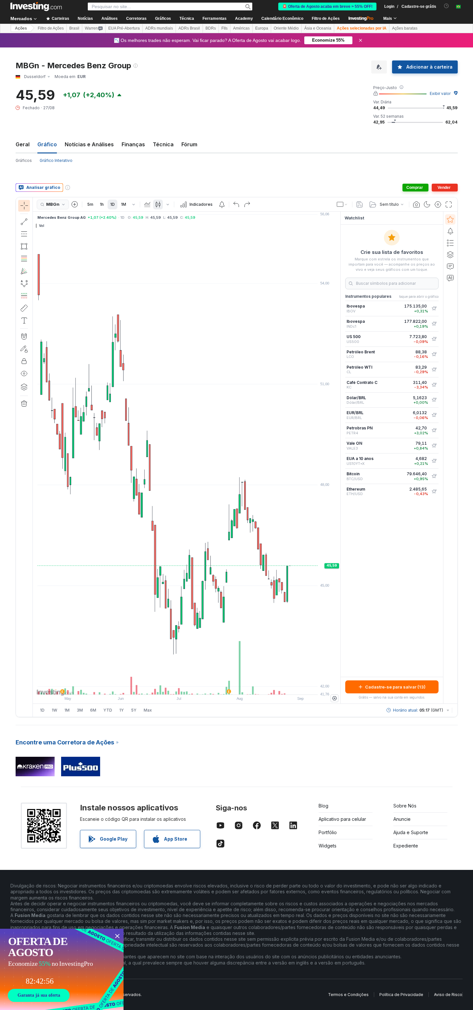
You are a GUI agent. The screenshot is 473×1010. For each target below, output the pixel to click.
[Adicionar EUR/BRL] (434, 415)
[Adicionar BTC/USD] (434, 476)
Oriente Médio (286, 28)
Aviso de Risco (448, 994)
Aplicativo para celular (342, 819)
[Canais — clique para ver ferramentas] (24, 234)
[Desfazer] (236, 204)
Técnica (163, 144)
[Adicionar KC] (434, 384)
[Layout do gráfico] (342, 204)
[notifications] (446, 6)
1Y (121, 710)
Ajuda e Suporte (410, 832)
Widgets (327, 845)
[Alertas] (450, 231)
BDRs (210, 28)
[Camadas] (24, 387)
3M (80, 710)
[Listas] (450, 243)
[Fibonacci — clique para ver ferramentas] (24, 259)
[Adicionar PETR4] (434, 430)
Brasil (74, 28)
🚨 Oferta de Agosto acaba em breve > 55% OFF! (327, 6)
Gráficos (24, 160)
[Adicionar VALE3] (434, 445)
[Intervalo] (134, 204)
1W (54, 710)
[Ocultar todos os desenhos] (24, 373)
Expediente (405, 845)
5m (90, 204)
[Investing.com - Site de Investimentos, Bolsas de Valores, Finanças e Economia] (36, 6)
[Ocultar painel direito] (338, 458)
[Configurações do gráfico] (438, 204)
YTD (107, 710)
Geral (23, 144)
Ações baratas (404, 28)
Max (148, 710)
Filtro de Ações (326, 18)
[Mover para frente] (195, 686)
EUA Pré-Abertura (124, 28)
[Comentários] (450, 266)
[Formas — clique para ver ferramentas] (24, 246)
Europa (261, 28)
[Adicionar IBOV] (434, 308)
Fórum (189, 144)
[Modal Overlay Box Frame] (62, 969)
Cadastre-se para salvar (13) (395, 686)
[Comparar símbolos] (75, 204)
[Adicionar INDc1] (434, 323)
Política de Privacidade (401, 994)
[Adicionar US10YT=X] (434, 461)
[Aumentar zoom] (178, 686)
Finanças (133, 144)
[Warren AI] (450, 278)
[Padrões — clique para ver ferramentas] (24, 283)
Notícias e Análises (89, 144)
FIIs (224, 28)
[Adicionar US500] (434, 339)
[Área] (147, 204)
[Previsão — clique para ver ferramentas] (24, 296)
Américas (241, 28)
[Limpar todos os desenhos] (24, 404)
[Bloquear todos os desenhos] (24, 361)
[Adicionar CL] (434, 369)
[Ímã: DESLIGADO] (24, 336)
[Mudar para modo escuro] (427, 204)
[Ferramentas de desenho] (35, 457)
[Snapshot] (416, 204)
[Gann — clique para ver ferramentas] (24, 271)
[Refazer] (247, 204)
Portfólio (328, 832)
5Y (134, 710)
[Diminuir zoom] (169, 686)
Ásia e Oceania (317, 28)
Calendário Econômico (282, 18)
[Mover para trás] (186, 686)
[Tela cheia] (448, 204)
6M (93, 710)
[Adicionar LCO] (434, 354)
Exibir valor (440, 93)
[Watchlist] (450, 219)
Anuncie (402, 819)
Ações (21, 28)
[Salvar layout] (359, 204)
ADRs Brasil (189, 28)
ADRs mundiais (159, 28)
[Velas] (158, 204)
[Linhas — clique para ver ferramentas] (24, 222)
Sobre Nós (404, 805)
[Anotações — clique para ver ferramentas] (24, 320)
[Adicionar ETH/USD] (434, 491)
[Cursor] (24, 206)
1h (102, 204)
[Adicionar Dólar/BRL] (434, 399)
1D (112, 204)
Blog (323, 805)
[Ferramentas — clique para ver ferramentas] (24, 308)
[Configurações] (334, 698)
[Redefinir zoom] (204, 686)
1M (123, 204)
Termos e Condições (348, 994)
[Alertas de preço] (222, 204)
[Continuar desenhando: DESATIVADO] (24, 349)
